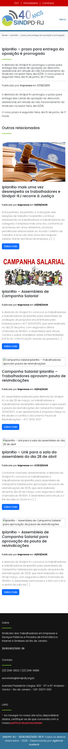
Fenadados (31, 3)
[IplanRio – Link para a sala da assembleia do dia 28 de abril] (34, 442)
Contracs (48, 3)
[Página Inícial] (22, 18)
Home (5, 35)
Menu (62, 19)
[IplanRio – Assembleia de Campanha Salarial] (34, 272)
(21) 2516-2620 (10, 670)
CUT (16, 3)
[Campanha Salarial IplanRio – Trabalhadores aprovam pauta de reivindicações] (34, 362)
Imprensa (26, 85)
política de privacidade (26, 723)
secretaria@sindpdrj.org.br (18, 678)
